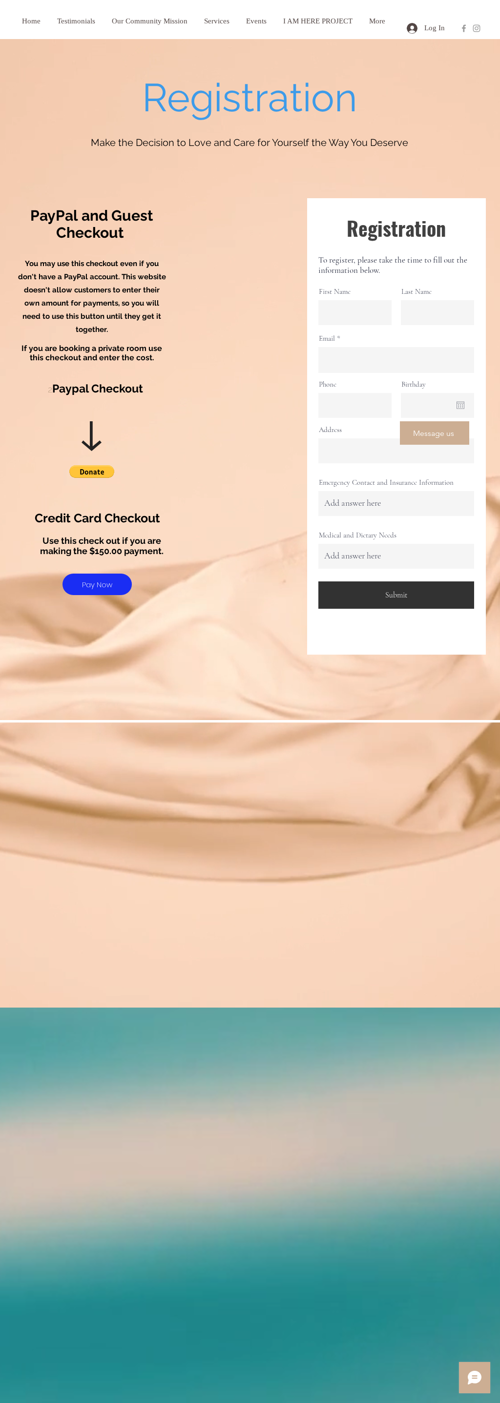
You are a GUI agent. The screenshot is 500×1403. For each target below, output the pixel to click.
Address (330, 429)
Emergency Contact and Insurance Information (386, 482)
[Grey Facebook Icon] (464, 28)
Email (327, 338)
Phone (327, 384)
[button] (91, 471)
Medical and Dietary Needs (357, 535)
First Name (335, 291)
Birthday (413, 384)
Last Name (416, 291)
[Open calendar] (460, 405)
